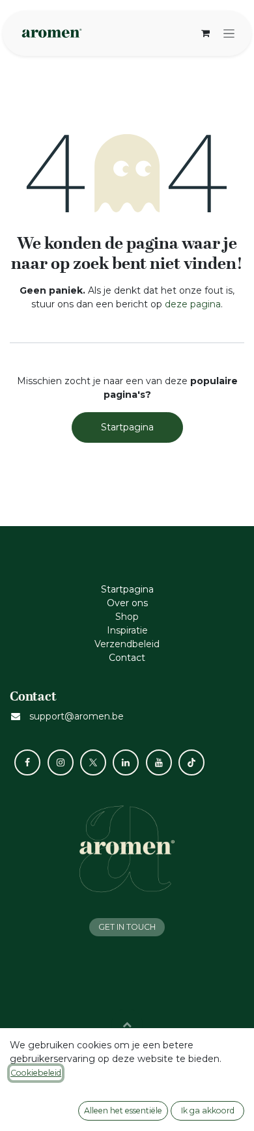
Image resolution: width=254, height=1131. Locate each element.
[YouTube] (159, 762)
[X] (93, 762)
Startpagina (127, 427)
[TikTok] (191, 762)
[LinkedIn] (126, 762)
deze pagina (193, 304)
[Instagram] (61, 762)
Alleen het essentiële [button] (123, 1110)
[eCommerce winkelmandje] (205, 33)
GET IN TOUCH (127, 927)
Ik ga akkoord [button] (207, 1110)
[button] (127, 1024)
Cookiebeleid (35, 1073)
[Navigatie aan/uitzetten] (229, 33)
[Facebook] (27, 762)
